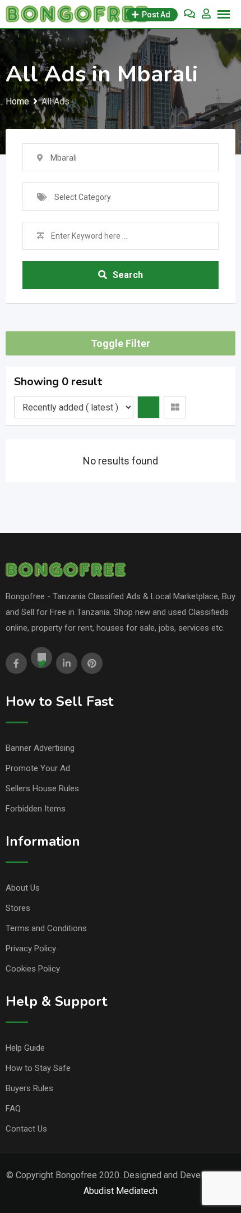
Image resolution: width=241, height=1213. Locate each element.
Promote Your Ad (38, 768)
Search (128, 275)
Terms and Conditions (46, 928)
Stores (18, 908)
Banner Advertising (40, 748)
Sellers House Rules (42, 788)
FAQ (13, 1108)
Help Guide (25, 1048)
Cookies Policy (33, 969)
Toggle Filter (120, 343)
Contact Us (26, 1129)
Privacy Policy (31, 948)
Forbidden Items (36, 809)
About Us (23, 888)
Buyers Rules (29, 1088)
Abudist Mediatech (120, 1190)
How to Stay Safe (38, 1068)
